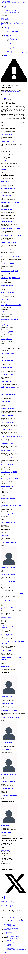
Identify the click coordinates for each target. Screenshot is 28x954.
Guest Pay (3, 16)
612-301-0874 (4, 165)
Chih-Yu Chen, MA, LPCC (9, 710)
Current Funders (10, 948)
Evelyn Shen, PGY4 (7, 443)
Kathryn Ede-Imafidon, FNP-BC (11, 305)
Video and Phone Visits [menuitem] (12, 31)
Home (5, 98)
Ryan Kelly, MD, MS (7, 346)
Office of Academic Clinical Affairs (9, 10)
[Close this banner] (1, 58)
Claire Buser (4, 535)
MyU (5, 7)
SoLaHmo (9, 940)
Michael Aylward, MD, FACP (10, 257)
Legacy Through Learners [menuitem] (13, 39)
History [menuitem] (8, 50)
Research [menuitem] (6, 40)
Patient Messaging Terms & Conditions (10, 904)
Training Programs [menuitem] (8, 36)
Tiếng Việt (11, 23)
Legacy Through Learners (13, 936)
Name (2, 122)
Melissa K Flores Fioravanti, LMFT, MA (13, 717)
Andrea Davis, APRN (7, 292)
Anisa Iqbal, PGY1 (6, 339)
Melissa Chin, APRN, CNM (9, 498)
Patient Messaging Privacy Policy (8, 902)
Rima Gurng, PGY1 (7, 332)
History (8, 946)
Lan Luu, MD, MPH (7, 360)
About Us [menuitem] (6, 44)
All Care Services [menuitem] (11, 28)
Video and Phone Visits (12, 928)
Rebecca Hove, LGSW (7, 141)
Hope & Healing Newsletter (7, 905)
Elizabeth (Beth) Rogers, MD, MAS (11, 436)
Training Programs (8, 933)
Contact (5, 952)
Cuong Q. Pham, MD (7, 408)
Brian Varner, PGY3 (7, 650)
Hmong (16, 23)
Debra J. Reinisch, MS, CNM (10, 522)
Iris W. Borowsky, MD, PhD (9, 271)
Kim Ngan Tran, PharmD (9, 574)
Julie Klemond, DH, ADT (8, 188)
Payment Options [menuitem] (11, 30)
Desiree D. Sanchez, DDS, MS (10, 202)
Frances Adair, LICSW (8, 703)
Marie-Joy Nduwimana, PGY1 (10, 387)
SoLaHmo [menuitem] (9, 43)
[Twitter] (15, 894)
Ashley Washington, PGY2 (9, 472)
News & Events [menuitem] (10, 46)
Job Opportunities (8, 932)
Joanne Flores (5, 181)
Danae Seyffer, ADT (7, 209)
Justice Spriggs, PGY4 (7, 458)
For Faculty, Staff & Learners (7, 906)
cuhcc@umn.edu (5, 850)
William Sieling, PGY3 (7, 450)
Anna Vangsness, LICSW (8, 781)
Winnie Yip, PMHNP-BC (8, 666)
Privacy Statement (14, 920)
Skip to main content (5, 1)
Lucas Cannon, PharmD (8, 542)
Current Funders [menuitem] (10, 51)
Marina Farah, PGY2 (7, 312)
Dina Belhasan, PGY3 (7, 264)
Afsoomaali (20, 23)
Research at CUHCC (12, 938)
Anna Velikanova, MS (7, 788)
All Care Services (11, 925)
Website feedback (5, 908)
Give (2, 20)
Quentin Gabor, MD (7, 608)
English (2, 23)
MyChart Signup (5, 19)
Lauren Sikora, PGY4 (7, 221)
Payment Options (11, 926)
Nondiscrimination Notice (7, 901)
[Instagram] (4, 896)
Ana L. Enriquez (6, 160)
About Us (6, 941)
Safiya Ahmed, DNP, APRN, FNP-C (12, 235)
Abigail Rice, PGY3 (7, 429)
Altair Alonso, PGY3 (7, 249)
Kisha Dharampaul (6, 134)
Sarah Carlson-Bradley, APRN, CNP (12, 593)
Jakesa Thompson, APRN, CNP (10, 228)
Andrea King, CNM (7, 514)
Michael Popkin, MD (7, 635)
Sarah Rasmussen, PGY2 (8, 422)
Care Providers (7, 929)
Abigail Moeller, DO (7, 374)
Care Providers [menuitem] (7, 32)
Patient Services (7, 924)
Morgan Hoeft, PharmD (8, 567)
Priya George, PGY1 (7, 325)
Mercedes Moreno (6, 832)
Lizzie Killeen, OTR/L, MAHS (10, 749)
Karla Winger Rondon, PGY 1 (10, 479)
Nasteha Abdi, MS (6, 696)
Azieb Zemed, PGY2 (7, 486)
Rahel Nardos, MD (6, 381)
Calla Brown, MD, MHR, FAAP (10, 278)
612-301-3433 (15, 22)
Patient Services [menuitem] (7, 27)
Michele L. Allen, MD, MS (9, 242)
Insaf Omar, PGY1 (6, 401)
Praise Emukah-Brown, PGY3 (10, 601)
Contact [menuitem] (5, 55)
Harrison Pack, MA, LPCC (9, 774)
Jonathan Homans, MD (8, 617)
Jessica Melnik (5, 825)
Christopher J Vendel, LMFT (10, 795)
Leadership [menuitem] (9, 48)
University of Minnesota (15, 917)
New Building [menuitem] (7, 34)
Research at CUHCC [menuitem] (12, 42)
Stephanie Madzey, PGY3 (8, 367)
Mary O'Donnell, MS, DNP (9, 394)
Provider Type (4, 123)
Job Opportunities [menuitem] (8, 35)
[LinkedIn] (4, 898)
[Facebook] (4, 897)
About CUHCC (10, 944)
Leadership (9, 945)
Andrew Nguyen (6, 195)
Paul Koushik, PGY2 (7, 353)
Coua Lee (3, 169)
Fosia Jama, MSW (6, 742)
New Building (7, 930)
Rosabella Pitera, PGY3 (8, 415)
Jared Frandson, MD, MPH (9, 319)
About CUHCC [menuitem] (10, 47)
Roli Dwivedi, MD (6, 299)
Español (7, 23)
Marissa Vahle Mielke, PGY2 (9, 465)
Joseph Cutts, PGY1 (7, 285)
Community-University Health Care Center (11, 12)
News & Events (10, 942)
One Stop (6, 6)
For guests (4, 15)
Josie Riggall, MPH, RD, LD (9, 581)
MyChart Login (4, 18)
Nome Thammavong (7, 148)
